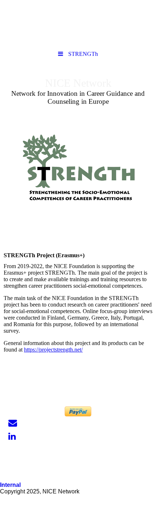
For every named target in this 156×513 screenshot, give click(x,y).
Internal (10, 485)
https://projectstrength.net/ (53, 349)
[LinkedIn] (11, 436)
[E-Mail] (12, 423)
